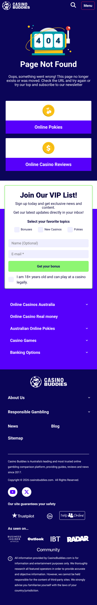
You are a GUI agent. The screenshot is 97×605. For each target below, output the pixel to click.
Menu (88, 6)
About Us (16, 397)
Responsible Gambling (28, 412)
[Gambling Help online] (72, 516)
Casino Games (23, 340)
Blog (55, 426)
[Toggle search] (73, 5)
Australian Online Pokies (32, 328)
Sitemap (15, 438)
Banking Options (25, 352)
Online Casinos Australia (32, 304)
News (13, 426)
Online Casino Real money (34, 316)
